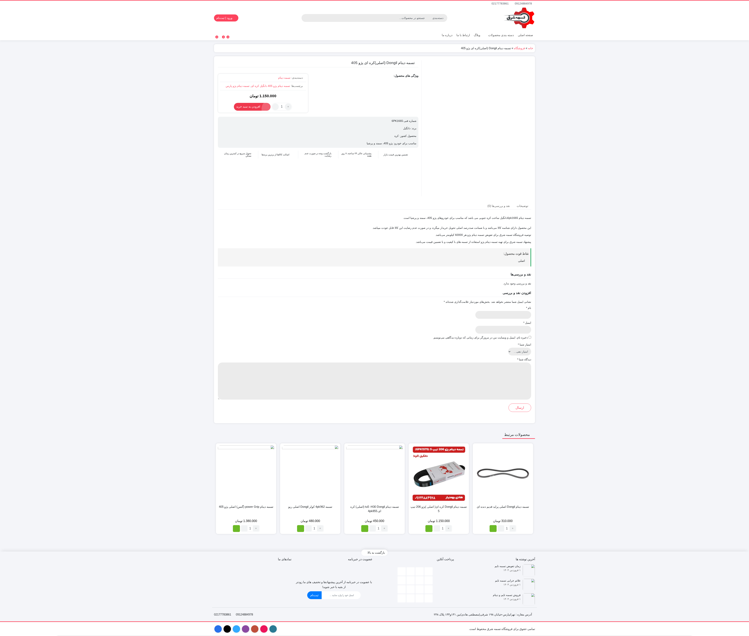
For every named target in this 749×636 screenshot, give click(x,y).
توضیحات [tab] (522, 205)
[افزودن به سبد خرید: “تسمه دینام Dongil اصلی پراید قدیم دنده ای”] (493, 528)
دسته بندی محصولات (500, 35)
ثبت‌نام (314, 595)
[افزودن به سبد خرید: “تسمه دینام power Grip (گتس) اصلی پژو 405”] (236, 528)
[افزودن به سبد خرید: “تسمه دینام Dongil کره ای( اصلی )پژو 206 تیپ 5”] (428, 528)
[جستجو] (305, 18)
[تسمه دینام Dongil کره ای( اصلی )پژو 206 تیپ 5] (439, 473)
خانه (530, 48)
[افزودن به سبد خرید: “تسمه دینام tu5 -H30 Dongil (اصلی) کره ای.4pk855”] (364, 528)
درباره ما (447, 35)
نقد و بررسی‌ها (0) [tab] (498, 205)
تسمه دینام (284, 77)
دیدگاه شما (524, 359)
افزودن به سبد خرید (248, 106)
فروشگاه (519, 48)
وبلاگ (477, 35)
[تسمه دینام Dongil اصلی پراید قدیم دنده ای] (503, 473)
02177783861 (500, 3)
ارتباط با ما (463, 35)
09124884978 (524, 3)
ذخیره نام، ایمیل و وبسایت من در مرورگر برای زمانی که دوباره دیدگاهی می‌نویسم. (480, 337)
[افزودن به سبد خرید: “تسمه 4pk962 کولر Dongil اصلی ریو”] (300, 528)
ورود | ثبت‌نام (224, 18)
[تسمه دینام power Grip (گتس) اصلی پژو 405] (246, 473)
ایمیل (527, 322)
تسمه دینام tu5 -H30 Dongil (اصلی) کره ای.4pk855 (374, 509)
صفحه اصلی (525, 35)
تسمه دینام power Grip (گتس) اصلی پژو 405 (246, 506)
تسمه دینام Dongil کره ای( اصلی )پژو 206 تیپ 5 (439, 509)
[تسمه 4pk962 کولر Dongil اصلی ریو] (310, 473)
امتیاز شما (524, 344)
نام (528, 307)
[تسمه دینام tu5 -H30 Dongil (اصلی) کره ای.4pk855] (374, 473)
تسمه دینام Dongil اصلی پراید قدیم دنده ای (503, 506)
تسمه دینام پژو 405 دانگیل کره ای (270, 85)
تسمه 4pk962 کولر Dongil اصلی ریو (310, 506)
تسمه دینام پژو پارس (237, 85)
